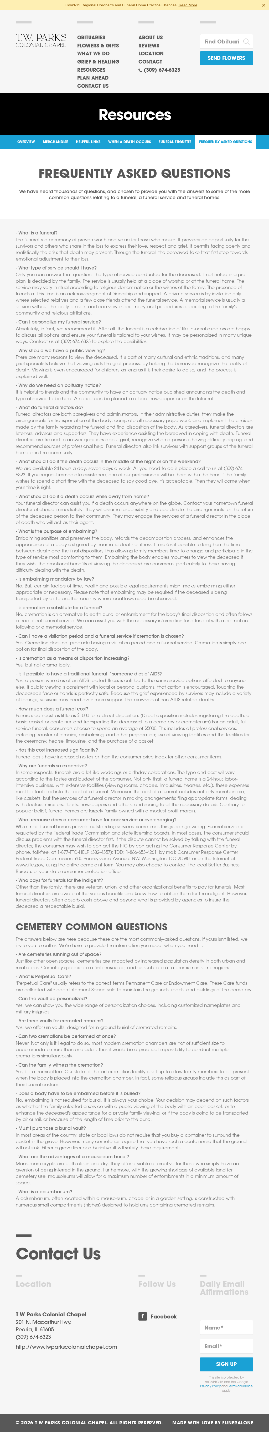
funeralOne (237, 1423)
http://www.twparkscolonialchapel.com (66, 1347)
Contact (150, 62)
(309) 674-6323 (162, 70)
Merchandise (55, 142)
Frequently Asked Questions (225, 142)
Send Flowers (226, 58)
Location (151, 54)
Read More (188, 5)
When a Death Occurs (129, 142)
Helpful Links (88, 142)
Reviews (148, 46)
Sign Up (226, 1364)
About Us (150, 38)
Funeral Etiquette (175, 142)
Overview (26, 142)
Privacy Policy (210, 1386)
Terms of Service (240, 1386)
